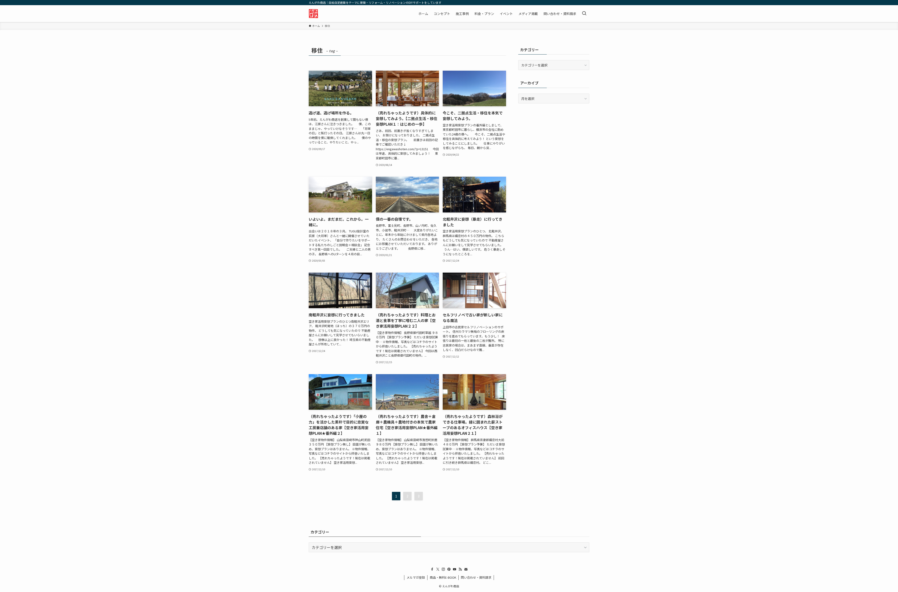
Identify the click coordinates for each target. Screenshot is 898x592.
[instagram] (443, 569)
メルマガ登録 (416, 577)
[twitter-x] (438, 569)
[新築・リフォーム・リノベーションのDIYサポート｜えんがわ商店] (313, 13)
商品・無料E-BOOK (443, 577)
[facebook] (432, 569)
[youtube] (455, 569)
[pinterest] (449, 569)
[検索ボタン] (584, 13)
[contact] (466, 569)
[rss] (460, 569)
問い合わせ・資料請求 (476, 577)
